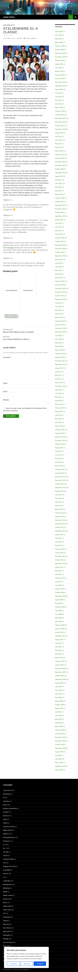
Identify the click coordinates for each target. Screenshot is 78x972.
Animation (6, 801)
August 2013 (59, 491)
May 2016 (58, 397)
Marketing (6, 888)
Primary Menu (75, 17)
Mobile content (7, 895)
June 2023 (58, 140)
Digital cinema (7, 830)
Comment (7, 357)
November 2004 (60, 741)
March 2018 (59, 350)
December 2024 (60, 82)
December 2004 (60, 737)
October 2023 (59, 125)
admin (20, 38)
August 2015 (59, 411)
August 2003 (59, 770)
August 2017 (59, 368)
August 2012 (59, 534)
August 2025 (59, 64)
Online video (7, 910)
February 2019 (60, 321)
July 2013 (58, 495)
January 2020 (59, 285)
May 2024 (58, 100)
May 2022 (58, 187)
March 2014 (59, 466)
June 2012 (58, 542)
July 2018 (58, 335)
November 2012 (60, 524)
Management (7, 884)
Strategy (5, 939)
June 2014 (58, 455)
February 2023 (60, 154)
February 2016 (60, 408)
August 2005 (59, 708)
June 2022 (58, 183)
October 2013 (59, 484)
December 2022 (60, 162)
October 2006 (59, 676)
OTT (4, 913)
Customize (13, 963)
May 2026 (58, 39)
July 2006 (58, 686)
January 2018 (59, 357)
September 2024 (60, 86)
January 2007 (59, 665)
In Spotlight (6, 870)
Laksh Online (9, 17)
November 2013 (60, 480)
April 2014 (58, 462)
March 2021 (59, 234)
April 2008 (58, 621)
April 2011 (58, 574)
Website (6, 400)
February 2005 (60, 730)
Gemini (5, 855)
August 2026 (59, 31)
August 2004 (59, 752)
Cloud (5, 819)
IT (3, 877)
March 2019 (59, 317)
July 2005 (58, 712)
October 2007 (59, 632)
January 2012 (59, 552)
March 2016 (59, 404)
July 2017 (58, 371)
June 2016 (58, 393)
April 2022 (58, 191)
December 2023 (60, 118)
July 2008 (58, 610)
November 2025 (60, 57)
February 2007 (60, 661)
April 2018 (58, 346)
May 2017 (58, 375)
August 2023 (59, 133)
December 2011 (60, 556)
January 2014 (59, 473)
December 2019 (60, 288)
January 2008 (59, 628)
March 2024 (59, 107)
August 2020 (59, 259)
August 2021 (59, 219)
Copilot (5, 823)
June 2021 (58, 227)
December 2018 (60, 328)
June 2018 (58, 339)
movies (11, 248)
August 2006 (59, 683)
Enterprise (6, 841)
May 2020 (58, 270)
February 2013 (60, 513)
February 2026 (60, 46)
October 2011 (59, 560)
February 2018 (60, 353)
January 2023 (59, 158)
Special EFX (7, 931)
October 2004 (59, 744)
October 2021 (59, 212)
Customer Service (9, 826)
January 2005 (59, 733)
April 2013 (58, 505)
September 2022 (60, 172)
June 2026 (58, 35)
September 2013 (60, 487)
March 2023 (59, 151)
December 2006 (60, 668)
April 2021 (58, 230)
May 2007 (58, 650)
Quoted (5, 920)
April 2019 (58, 314)
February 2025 (60, 75)
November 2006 (60, 672)
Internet (5, 873)
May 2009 (58, 603)
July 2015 (58, 415)
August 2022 (59, 176)
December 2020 (60, 245)
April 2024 (58, 104)
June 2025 (58, 67)
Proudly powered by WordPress (21, 969)
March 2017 (59, 382)
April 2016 (58, 400)
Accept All (40, 963)
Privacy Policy (7, 969)
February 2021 (60, 238)
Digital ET (6, 834)
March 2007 (59, 657)
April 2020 (58, 274)
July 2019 (58, 303)
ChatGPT (6, 812)
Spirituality (6, 935)
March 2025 (59, 71)
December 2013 (60, 476)
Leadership (6, 881)
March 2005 (59, 726)
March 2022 (59, 194)
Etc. (4, 848)
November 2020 (60, 248)
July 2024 (58, 93)
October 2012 (59, 527)
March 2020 (59, 277)
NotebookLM (7, 906)
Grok (4, 863)
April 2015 (58, 422)
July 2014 (58, 451)
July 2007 (58, 643)
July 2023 (58, 136)
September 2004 (60, 748)
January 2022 (59, 201)
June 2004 (58, 759)
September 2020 (60, 256)
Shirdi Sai (6, 924)
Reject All (27, 963)
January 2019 (59, 324)
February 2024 (60, 111)
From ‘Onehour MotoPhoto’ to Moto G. (16, 338)
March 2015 (59, 426)
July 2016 (58, 390)
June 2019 (58, 306)
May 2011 (58, 571)
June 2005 (58, 715)
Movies (5, 899)
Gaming (5, 852)
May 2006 (58, 694)
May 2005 (58, 719)
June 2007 (58, 647)
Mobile (5, 891)
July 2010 (58, 581)
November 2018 (60, 332)
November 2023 (60, 122)
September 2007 (60, 636)
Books (5, 805)
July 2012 (58, 538)
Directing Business (9, 837)
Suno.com (6, 946)
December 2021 (60, 205)
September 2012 (60, 531)
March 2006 (59, 701)
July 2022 (58, 180)
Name (5, 383)
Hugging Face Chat (9, 866)
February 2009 (60, 607)
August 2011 (59, 567)
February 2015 (60, 429)
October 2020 (59, 252)
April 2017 (58, 379)
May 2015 (58, 419)
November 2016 (60, 386)
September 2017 (60, 364)
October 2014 (59, 444)
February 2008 (60, 625)
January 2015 (59, 433)
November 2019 (60, 292)
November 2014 (60, 440)
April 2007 (58, 654)
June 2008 (58, 614)
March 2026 (59, 42)
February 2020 (60, 281)
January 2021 (59, 241)
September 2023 (60, 129)
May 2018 (58, 343)
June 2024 (58, 96)
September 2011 (60, 563)
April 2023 (58, 147)
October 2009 (59, 592)
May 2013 (58, 502)
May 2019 (58, 310)
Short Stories (7, 928)
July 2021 (58, 223)
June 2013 (58, 498)
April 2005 (58, 723)
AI (3, 797)
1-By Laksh (6, 25)
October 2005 (59, 704)
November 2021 (60, 209)
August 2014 (59, 447)
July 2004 (58, 755)
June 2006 (58, 690)
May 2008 (58, 618)
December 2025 (60, 53)
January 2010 (59, 589)
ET (11, 25)
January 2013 (59, 516)
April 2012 (58, 545)
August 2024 (59, 89)
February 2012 (60, 549)
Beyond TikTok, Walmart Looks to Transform (18, 331)
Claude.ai (6, 815)
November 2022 (60, 165)
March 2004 (59, 762)
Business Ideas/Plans (10, 808)
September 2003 (60, 766)
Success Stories (8, 942)
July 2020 (58, 263)
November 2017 (60, 361)
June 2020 (58, 267)
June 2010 (58, 585)
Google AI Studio (8, 859)
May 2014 (58, 458)
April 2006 (58, 697)
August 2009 (59, 600)
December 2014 (60, 437)
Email (5, 391)
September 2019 (60, 299)
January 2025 (59, 78)
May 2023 (58, 143)
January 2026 (59, 49)
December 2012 (60, 520)
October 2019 (59, 295)
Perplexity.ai (7, 917)
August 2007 (59, 639)
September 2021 (60, 216)
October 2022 (59, 169)
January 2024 (59, 115)
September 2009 (60, 596)
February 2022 (60, 198)
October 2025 (59, 60)
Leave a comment (31, 38)
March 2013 (59, 509)
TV (14, 25)
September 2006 (60, 679)
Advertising (6, 794)
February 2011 (59, 578)
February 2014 (60, 469)
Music (5, 902)
